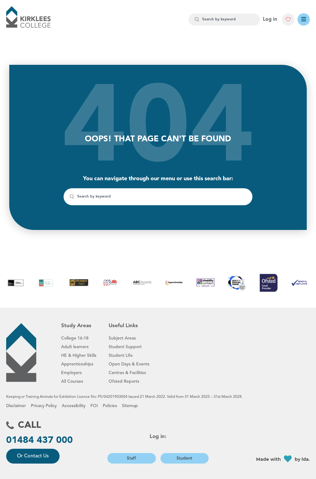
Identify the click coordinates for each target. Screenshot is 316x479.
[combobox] (224, 20)
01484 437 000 (39, 440)
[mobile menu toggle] (303, 19)
